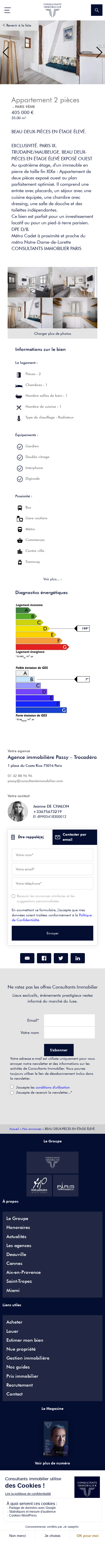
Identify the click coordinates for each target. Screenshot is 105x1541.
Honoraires (18, 1227)
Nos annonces (32, 1129)
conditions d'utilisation (53, 1087)
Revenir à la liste (18, 25)
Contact (14, 1394)
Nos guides (18, 1367)
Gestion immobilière (27, 1358)
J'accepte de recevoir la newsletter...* (44, 1092)
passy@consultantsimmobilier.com (35, 781)
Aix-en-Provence (23, 1272)
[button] (6, 52)
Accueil (14, 1129)
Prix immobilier (22, 1376)
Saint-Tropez (19, 1281)
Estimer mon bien (24, 1340)
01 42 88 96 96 (20, 776)
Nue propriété (21, 1349)
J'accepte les (43, 1087)
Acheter (14, 1322)
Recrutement (19, 1385)
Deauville (16, 1254)
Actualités (16, 1236)
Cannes (14, 1263)
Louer (12, 1331)
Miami (13, 1290)
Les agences (18, 1245)
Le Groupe (17, 1218)
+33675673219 (47, 811)
